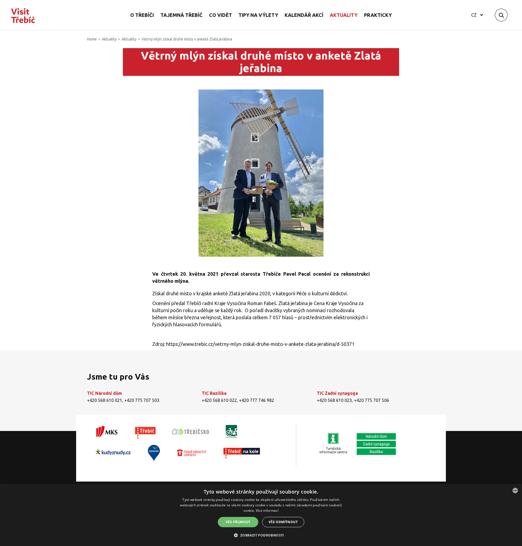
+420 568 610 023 (334, 400)
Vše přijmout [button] (238, 522)
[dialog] (261, 515)
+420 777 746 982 (256, 400)
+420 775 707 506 (371, 400)
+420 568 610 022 (219, 400)
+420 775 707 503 (141, 400)
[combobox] (515, 490)
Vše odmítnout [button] (283, 522)
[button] (261, 535)
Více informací (267, 510)
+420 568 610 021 (104, 400)
